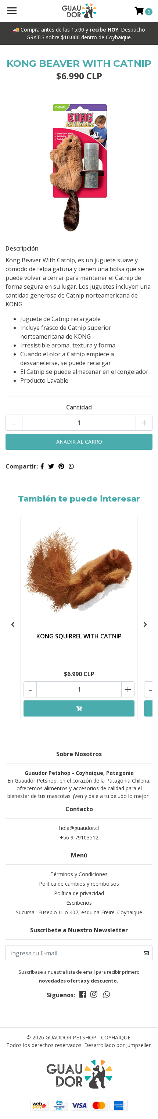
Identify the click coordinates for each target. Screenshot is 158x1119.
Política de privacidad (79, 893)
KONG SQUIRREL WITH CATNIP (79, 636)
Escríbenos (79, 902)
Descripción (22, 248)
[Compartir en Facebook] (42, 466)
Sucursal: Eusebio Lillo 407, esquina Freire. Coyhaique (79, 912)
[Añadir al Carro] (79, 708)
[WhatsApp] (106, 996)
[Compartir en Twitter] (51, 466)
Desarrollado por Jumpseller (117, 1045)
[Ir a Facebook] (82, 996)
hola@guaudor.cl (79, 827)
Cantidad (79, 407)
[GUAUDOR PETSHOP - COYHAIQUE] (79, 11)
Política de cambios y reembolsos (79, 883)
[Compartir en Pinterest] (61, 466)
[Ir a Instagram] (93, 996)
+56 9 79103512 (79, 837)
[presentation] (13, 624)
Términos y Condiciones (79, 874)
